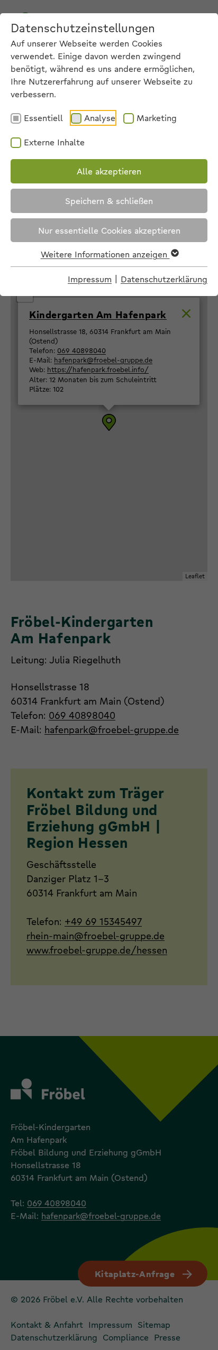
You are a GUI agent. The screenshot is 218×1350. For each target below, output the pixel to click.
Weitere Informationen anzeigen (105, 254)
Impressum (90, 278)
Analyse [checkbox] (99, 117)
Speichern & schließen (109, 200)
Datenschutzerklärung (164, 278)
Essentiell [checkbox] (43, 117)
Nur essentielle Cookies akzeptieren (109, 230)
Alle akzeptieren (109, 171)
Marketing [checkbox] (157, 117)
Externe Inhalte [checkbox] (54, 141)
